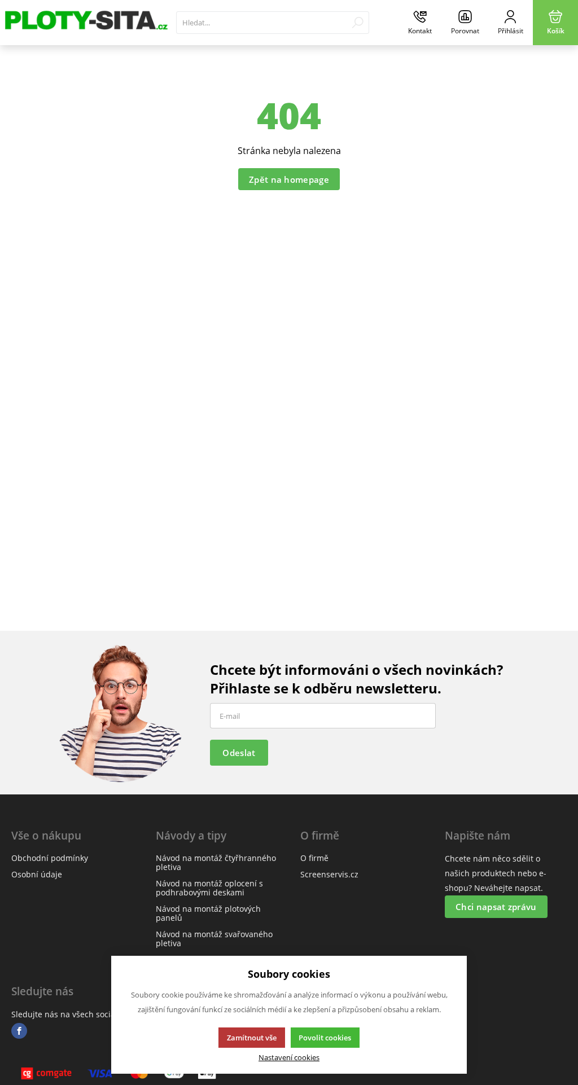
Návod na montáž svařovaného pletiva (214, 938)
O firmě (314, 858)
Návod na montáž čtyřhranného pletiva (216, 862)
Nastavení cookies (289, 1057)
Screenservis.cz (329, 874)
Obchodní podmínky (49, 858)
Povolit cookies (325, 1038)
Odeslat (238, 752)
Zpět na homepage (289, 179)
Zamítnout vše (252, 1038)
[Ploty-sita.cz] (85, 22)
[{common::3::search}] (358, 22)
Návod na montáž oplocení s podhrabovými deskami (209, 888)
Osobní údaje (36, 874)
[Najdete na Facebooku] (19, 1031)
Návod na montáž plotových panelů (208, 913)
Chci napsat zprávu (496, 906)
